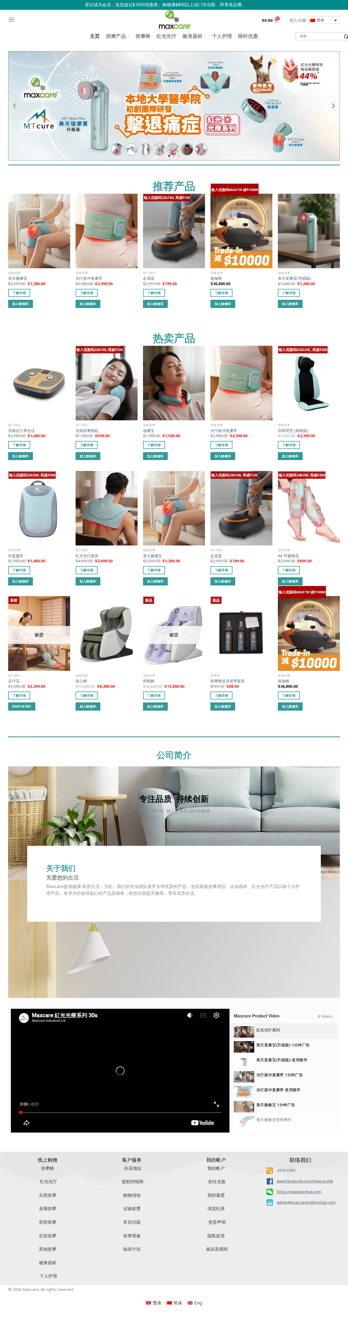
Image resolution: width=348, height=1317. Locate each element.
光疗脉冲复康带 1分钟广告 (279, 1074)
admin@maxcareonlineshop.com (306, 1202)
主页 (95, 36)
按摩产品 (116, 36)
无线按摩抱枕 (87, 430)
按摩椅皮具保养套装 (227, 680)
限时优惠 (248, 36)
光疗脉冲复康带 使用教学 (278, 1089)
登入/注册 (298, 20)
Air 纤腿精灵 (288, 555)
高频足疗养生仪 (21, 430)
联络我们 (300, 1160)
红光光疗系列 (268, 1029)
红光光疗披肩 (87, 555)
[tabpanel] (120, 1071)
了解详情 (19, 293)
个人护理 (222, 36)
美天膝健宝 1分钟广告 (275, 1104)
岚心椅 (81, 680)
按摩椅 (143, 36)
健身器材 (192, 36)
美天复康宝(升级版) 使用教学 (281, 1059)
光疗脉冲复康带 (89, 278)
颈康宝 (148, 430)
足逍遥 (148, 278)
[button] (14, 105)
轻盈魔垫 (15, 555)
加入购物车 (20, 304)
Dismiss (255, 5)
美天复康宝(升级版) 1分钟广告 (283, 1044)
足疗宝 (14, 680)
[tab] (283, 1031)
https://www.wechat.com (299, 1191)
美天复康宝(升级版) (294, 278)
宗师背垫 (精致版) (293, 430)
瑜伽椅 (216, 278)
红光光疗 (166, 36)
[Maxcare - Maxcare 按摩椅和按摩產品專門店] (174, 19)
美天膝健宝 (17, 278)
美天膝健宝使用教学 (274, 1119)
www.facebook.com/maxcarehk (305, 1181)
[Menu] (11, 19)
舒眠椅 (148, 680)
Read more (21, 706)
